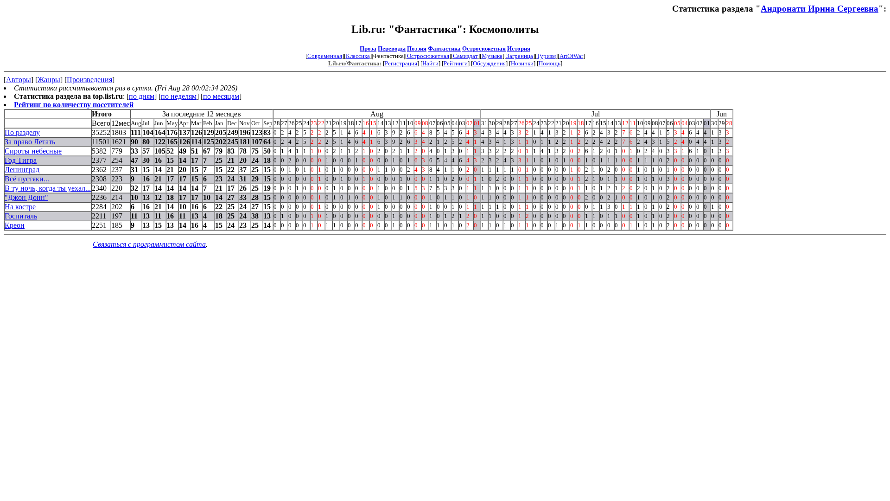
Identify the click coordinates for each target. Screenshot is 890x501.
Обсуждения (489, 63)
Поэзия (416, 48)
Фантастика (444, 48)
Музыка (492, 55)
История (518, 48)
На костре (20, 207)
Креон (15, 225)
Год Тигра (21, 160)
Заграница (519, 55)
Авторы (18, 80)
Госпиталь (21, 216)
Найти (430, 63)
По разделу (22, 132)
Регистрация (401, 63)
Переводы (392, 48)
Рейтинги (456, 63)
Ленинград (22, 169)
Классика (358, 55)
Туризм (546, 55)
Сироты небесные (33, 151)
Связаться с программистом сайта (149, 244)
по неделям (179, 96)
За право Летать (30, 142)
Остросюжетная (484, 48)
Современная (324, 55)
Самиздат (465, 55)
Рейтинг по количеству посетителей (74, 105)
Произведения (89, 80)
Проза (368, 48)
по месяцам (221, 96)
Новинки (522, 63)
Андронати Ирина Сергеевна (819, 8)
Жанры (49, 80)
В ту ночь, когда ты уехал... (48, 188)
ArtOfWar (571, 55)
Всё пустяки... (27, 179)
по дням (141, 96)
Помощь (549, 63)
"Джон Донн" (26, 197)
